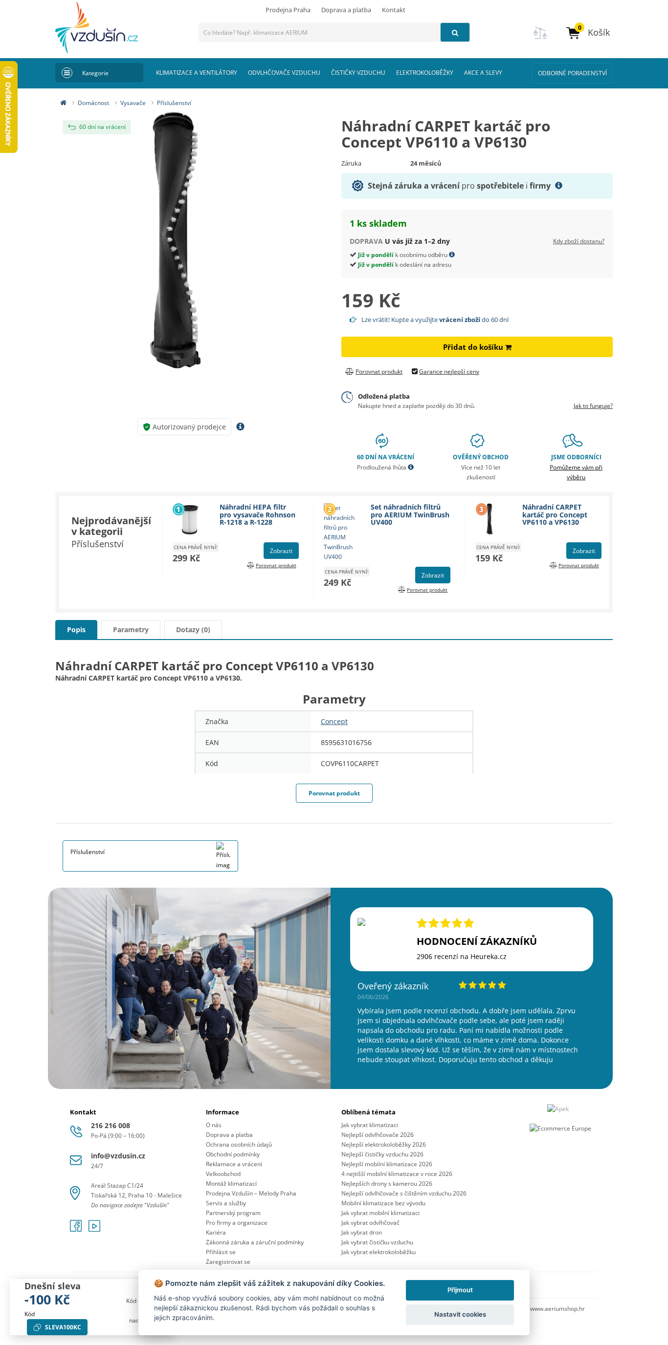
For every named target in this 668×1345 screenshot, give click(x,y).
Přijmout (460, 1290)
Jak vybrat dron (361, 1232)
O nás (214, 1125)
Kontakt (393, 9)
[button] (587, 32)
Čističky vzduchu (358, 72)
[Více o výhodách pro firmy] (558, 186)
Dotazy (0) (193, 629)
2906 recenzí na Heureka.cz (462, 956)
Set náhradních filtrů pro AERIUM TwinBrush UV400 (410, 514)
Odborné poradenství (572, 73)
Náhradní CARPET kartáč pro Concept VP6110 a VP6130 (554, 514)
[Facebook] (77, 1229)
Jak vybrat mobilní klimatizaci (380, 1213)
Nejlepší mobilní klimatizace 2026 (386, 1164)
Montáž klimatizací (231, 1183)
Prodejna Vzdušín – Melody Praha (251, 1193)
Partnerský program (233, 1213)
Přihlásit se (221, 1252)
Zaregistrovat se (228, 1262)
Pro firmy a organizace (236, 1222)
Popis (76, 629)
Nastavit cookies (460, 1314)
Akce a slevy (483, 72)
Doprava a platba (346, 9)
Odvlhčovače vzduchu (284, 72)
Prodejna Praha (288, 9)
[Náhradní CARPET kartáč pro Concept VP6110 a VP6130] (191, 243)
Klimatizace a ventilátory (196, 72)
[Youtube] (94, 1229)
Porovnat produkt (334, 793)
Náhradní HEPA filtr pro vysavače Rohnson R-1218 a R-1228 (257, 514)
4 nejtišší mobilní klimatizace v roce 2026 (396, 1174)
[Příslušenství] (223, 855)
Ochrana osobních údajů (239, 1144)
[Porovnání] (540, 39)
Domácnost (93, 103)
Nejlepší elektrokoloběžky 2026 (383, 1144)
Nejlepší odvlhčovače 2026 (377, 1135)
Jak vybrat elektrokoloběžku (378, 1252)
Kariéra (216, 1232)
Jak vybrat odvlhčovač (370, 1222)
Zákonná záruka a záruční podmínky (255, 1242)
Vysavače (133, 103)
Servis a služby (226, 1203)
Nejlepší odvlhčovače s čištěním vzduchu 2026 (404, 1193)
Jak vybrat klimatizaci (369, 1125)
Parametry (131, 629)
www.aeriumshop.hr (557, 1308)
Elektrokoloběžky (424, 72)
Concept (334, 721)
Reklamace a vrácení (234, 1164)
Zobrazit (281, 551)
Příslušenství (174, 103)
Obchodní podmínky (233, 1154)
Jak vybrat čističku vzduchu (377, 1242)
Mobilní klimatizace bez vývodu (383, 1203)
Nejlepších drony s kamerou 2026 (386, 1183)
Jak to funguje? (593, 406)
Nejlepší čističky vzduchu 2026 (382, 1154)
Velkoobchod (223, 1174)
